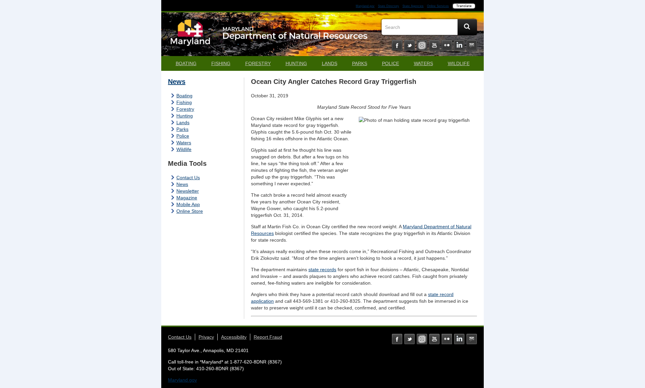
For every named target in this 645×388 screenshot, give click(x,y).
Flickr (446, 45)
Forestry (258, 63)
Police (390, 63)
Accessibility (234, 337)
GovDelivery (471, 45)
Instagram (422, 45)
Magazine (186, 197)
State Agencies (413, 6)
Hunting (296, 63)
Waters (423, 63)
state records (322, 269)
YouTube (434, 45)
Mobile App (188, 204)
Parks (359, 63)
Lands (329, 63)
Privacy (206, 337)
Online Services (438, 6)
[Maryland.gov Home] (190, 36)
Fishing (220, 63)
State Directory (388, 6)
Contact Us (188, 177)
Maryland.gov (365, 6)
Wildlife (459, 63)
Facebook (397, 45)
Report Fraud (268, 337)
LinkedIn (459, 45)
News (176, 81)
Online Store (189, 211)
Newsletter (187, 191)
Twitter (409, 45)
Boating (186, 63)
